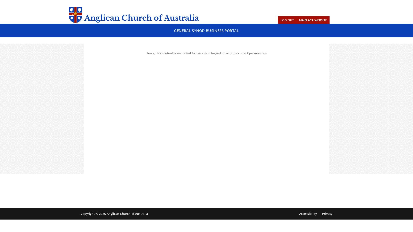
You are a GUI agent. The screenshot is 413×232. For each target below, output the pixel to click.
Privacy (327, 214)
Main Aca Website (313, 20)
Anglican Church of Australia (141, 18)
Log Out (287, 20)
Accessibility (308, 214)
